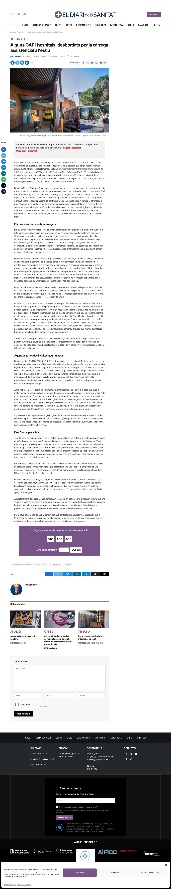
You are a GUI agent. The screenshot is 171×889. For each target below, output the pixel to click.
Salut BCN (143, 25)
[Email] (3, 185)
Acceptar (79, 873)
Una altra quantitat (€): (48, 549)
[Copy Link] (3, 191)
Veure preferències (150, 873)
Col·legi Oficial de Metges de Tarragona (26, 565)
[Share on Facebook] (12, 62)
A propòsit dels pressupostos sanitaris (23, 637)
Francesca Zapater (18, 643)
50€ (68, 539)
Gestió (58, 25)
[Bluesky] (3, 161)
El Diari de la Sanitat (38, 753)
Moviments (100, 25)
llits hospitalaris (55, 565)
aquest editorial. (72, 147)
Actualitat (18, 39)
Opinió (131, 25)
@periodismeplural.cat (103, 756)
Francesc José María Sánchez (90, 643)
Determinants (83, 25)
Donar (76, 549)
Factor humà (117, 25)
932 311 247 (92, 769)
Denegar (115, 873)
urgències (67, 565)
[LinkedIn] (3, 173)
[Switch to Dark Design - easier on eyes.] (155, 25)
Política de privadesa (24, 885)
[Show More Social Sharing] (32, 62)
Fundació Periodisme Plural (42, 759)
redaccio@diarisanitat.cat (97, 759)
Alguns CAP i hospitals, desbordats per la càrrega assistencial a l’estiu (59, 47)
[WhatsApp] (3, 179)
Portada (13, 32)
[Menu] (12, 25)
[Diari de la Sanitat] (85, 14)
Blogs (25, 25)
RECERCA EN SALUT (42, 25)
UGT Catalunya (50, 648)
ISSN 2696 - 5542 (38, 764)
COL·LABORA (153, 14)
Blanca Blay (15, 56)
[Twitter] (3, 155)
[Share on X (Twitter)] (17, 62)
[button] (166, 865)
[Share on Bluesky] (22, 62)
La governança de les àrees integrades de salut (90, 637)
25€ (59, 539)
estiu (45, 565)
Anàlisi (15, 631)
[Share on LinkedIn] (27, 62)
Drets (69, 25)
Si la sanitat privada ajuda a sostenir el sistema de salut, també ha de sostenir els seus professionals (57, 640)
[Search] (159, 25)
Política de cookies (10, 885)
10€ (50, 539)
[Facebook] (3, 149)
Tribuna (84, 631)
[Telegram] (3, 167)
